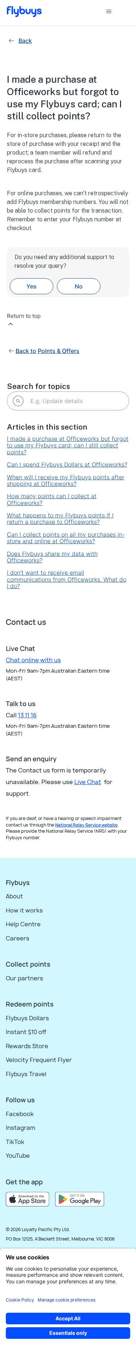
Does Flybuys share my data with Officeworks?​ (52, 557)
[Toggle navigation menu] (116, 11)
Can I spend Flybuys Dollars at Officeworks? (67, 464)
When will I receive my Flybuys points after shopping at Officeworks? (65, 480)
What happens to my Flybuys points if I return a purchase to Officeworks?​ (60, 518)
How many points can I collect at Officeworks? (51, 499)
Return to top (24, 315)
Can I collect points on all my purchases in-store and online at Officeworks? (66, 538)
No (79, 286)
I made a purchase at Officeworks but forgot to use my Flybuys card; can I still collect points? (67, 445)
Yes (31, 286)
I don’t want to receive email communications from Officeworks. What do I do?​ (66, 579)
